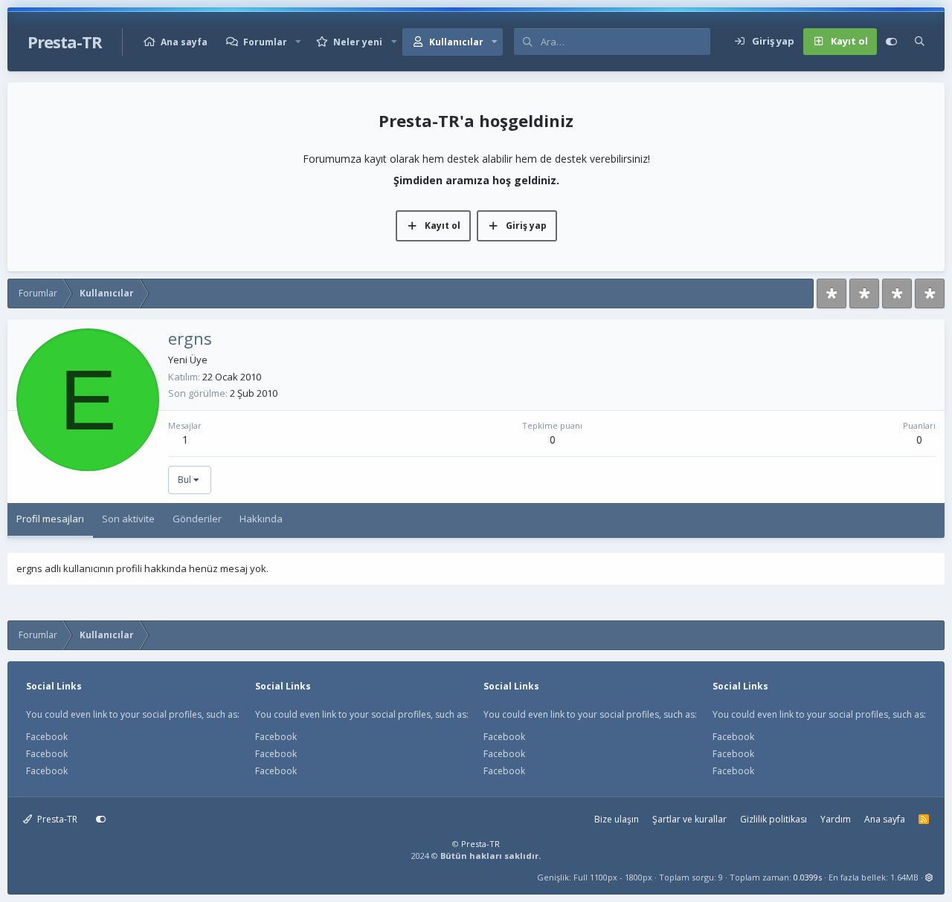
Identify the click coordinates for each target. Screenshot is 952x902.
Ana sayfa (184, 42)
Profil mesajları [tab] (50, 518)
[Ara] (919, 41)
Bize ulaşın (616, 819)
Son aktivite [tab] (128, 518)
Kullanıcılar (456, 42)
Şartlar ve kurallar (689, 819)
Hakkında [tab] (261, 518)
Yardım (835, 819)
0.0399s (808, 877)
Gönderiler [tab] (197, 518)
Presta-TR (56, 819)
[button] (298, 42)
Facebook (47, 736)
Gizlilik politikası (773, 819)
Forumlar (265, 42)
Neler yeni (357, 42)
